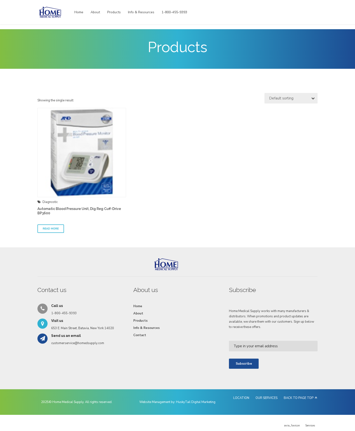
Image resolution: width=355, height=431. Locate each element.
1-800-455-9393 (174, 12)
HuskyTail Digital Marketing (195, 402)
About (95, 12)
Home (78, 12)
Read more (51, 228)
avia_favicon (292, 425)
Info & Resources (141, 12)
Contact (139, 335)
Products (114, 12)
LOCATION (241, 398)
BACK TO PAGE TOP (298, 398)
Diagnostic (50, 202)
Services (310, 425)
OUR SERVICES (266, 398)
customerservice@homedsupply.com (77, 343)
